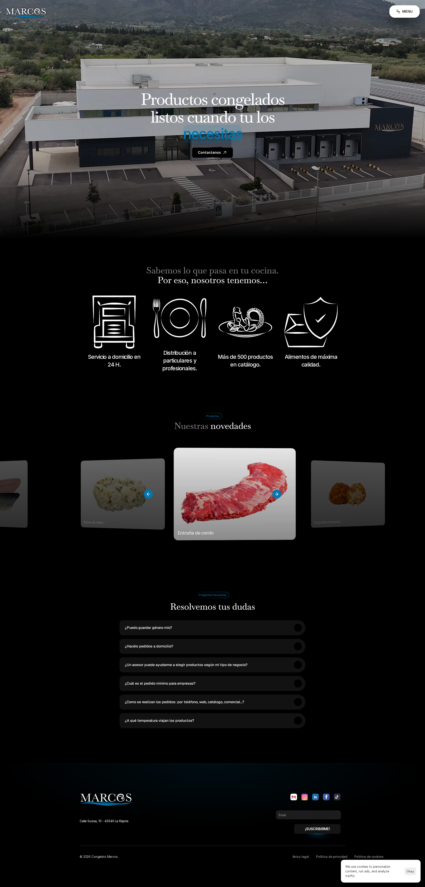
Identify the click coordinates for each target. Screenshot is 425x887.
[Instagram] (304, 797)
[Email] (293, 797)
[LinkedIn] (315, 797)
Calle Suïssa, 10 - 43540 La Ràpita (104, 821)
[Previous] (148, 494)
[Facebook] (326, 797)
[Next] (276, 494)
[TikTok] (337, 797)
